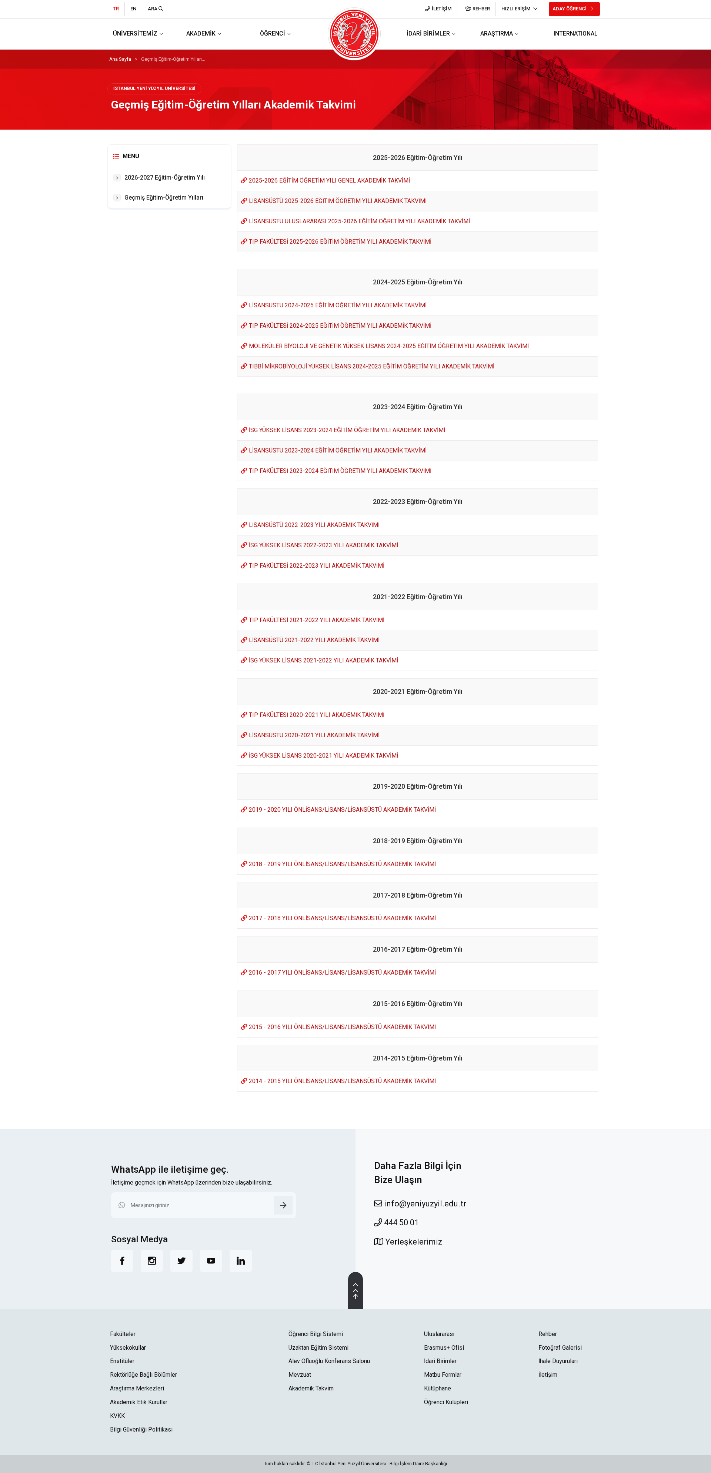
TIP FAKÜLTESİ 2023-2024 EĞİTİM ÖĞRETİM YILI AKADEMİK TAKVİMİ (340, 470)
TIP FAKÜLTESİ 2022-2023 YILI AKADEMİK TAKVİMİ (316, 565)
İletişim (547, 1374)
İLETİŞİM (441, 8)
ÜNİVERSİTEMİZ (135, 33)
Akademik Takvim (311, 1388)
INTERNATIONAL (576, 33)
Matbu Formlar (442, 1374)
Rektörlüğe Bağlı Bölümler (143, 1374)
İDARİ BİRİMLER (428, 33)
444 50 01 (400, 1222)
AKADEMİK (201, 33)
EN (133, 8)
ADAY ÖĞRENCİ (570, 8)
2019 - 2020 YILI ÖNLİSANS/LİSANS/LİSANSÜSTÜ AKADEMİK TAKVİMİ (342, 809)
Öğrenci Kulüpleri (446, 1402)
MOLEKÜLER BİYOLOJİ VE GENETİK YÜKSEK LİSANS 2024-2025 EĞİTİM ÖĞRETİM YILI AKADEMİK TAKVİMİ (389, 346)
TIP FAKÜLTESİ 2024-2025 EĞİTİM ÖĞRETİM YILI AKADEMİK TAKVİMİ (340, 325)
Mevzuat (299, 1374)
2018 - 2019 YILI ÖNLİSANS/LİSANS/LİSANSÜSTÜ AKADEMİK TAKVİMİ (342, 864)
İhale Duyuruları (558, 1361)
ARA (153, 8)
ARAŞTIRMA (496, 33)
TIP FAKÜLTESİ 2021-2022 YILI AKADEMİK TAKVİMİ (316, 620)
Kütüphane (437, 1388)
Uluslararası (439, 1333)
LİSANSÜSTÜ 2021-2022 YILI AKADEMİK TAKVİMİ (314, 640)
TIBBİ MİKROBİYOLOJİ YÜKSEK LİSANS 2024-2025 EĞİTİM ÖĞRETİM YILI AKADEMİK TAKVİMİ (371, 366)
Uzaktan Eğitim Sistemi (318, 1347)
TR (116, 8)
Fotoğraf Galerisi (560, 1347)
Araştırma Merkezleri (137, 1388)
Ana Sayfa (120, 59)
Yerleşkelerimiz (412, 1241)
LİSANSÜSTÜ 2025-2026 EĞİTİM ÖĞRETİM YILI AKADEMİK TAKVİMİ (338, 200)
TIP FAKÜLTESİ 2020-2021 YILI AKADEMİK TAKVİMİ (316, 714)
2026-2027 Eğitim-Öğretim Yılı (164, 177)
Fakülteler (123, 1333)
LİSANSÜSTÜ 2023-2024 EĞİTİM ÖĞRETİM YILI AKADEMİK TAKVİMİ (338, 450)
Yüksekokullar (128, 1347)
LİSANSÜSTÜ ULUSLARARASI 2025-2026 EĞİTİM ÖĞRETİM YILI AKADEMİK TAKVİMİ (359, 221)
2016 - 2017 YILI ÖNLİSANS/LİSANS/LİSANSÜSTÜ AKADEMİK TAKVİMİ (342, 972)
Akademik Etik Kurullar (138, 1402)
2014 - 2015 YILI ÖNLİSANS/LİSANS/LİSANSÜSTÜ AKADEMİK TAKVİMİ (342, 1081)
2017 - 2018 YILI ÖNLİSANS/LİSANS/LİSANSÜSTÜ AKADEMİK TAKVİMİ (342, 918)
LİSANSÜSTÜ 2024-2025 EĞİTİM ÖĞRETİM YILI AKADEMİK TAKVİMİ (338, 305)
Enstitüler (122, 1361)
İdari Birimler (440, 1361)
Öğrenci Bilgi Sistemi (315, 1333)
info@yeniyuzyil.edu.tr (424, 1203)
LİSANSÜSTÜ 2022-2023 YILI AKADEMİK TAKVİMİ (314, 524)
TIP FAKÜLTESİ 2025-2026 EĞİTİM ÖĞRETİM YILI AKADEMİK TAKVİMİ (340, 241)
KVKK (117, 1415)
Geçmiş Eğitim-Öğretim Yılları (163, 197)
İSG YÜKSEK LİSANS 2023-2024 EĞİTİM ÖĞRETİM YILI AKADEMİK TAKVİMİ (347, 430)
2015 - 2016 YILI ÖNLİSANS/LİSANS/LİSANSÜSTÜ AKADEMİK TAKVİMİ (342, 1027)
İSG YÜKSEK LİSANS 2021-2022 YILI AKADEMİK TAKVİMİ (323, 660)
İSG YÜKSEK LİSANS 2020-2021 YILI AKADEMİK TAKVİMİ (323, 755)
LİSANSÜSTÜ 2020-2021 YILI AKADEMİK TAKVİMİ (314, 735)
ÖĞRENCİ (272, 33)
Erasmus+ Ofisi (444, 1347)
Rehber (547, 1333)
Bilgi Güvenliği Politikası (141, 1429)
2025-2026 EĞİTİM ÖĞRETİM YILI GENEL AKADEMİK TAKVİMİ (329, 180)
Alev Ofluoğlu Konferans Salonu (329, 1361)
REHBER (481, 8)
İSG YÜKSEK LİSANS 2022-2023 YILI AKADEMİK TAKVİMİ (323, 545)
